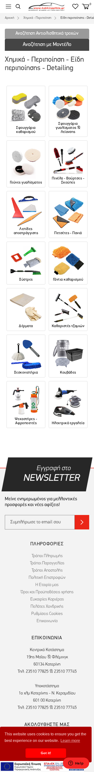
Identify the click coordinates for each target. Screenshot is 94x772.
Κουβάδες (68, 373)
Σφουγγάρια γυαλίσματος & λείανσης (68, 128)
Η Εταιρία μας (47, 585)
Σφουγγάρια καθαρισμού (26, 130)
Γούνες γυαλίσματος (26, 183)
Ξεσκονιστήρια (26, 373)
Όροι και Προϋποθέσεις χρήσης (47, 592)
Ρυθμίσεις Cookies (47, 614)
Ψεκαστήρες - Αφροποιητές (26, 421)
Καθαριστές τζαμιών (68, 326)
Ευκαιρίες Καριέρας (47, 599)
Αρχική (9, 18)
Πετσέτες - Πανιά (68, 233)
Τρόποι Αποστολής (47, 570)
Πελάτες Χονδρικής (47, 607)
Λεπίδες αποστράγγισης (26, 231)
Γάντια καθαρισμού (68, 280)
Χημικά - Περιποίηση (37, 18)
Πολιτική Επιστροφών (47, 578)
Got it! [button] (46, 753)
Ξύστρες (26, 280)
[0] (85, 6)
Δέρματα (26, 326)
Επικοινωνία (47, 621)
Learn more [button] (70, 741)
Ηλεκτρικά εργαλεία (68, 423)
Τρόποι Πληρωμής (47, 556)
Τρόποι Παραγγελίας (47, 563)
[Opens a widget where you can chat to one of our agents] (76, 764)
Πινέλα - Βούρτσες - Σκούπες (68, 181)
